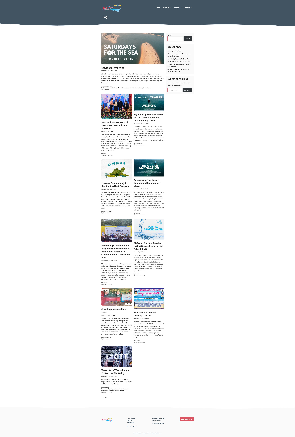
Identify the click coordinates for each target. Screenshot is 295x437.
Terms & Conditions (158, 423)
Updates (138, 143)
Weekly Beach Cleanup (145, 88)
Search (169, 35)
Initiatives (177, 7)
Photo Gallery (131, 418)
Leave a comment (107, 155)
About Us (166, 7)
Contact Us (130, 422)
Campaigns (106, 86)
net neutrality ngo (122, 389)
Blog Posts (130, 420)
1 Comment (106, 89)
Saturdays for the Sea (112, 67)
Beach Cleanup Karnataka (120, 88)
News (110, 86)
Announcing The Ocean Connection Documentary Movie (147, 183)
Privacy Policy (156, 420)
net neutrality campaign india (110, 389)
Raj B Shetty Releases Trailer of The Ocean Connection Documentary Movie (149, 117)
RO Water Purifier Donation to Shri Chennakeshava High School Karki (148, 246)
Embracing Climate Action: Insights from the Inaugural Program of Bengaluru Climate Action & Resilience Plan (115, 251)
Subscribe (187, 90)
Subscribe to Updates (158, 418)
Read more (104, 83)
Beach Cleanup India (108, 88)
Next (107, 397)
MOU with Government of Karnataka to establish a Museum (114, 125)
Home (158, 7)
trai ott (122, 390)
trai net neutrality (115, 390)
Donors (187, 7)
